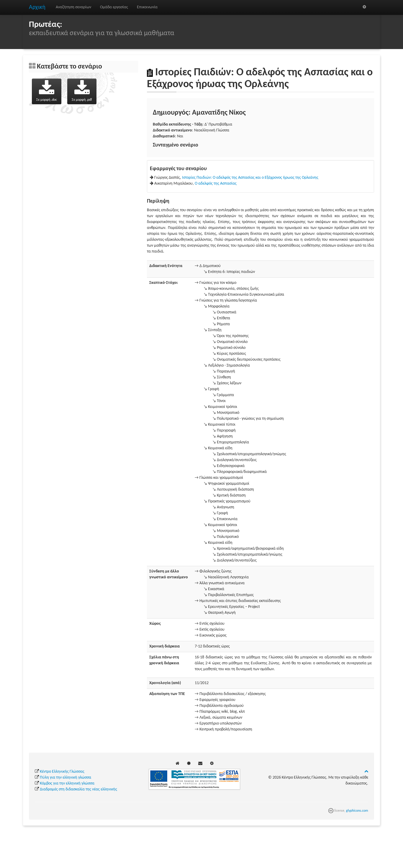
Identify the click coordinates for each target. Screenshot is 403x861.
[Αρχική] (177, 763)
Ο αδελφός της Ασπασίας (216, 183)
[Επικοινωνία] (200, 763)
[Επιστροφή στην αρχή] (366, 771)
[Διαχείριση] (364, 7)
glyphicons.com (357, 811)
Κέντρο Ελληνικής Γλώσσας (62, 771)
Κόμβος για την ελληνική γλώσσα (67, 783)
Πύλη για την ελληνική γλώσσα (65, 777)
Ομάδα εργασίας (114, 7)
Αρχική (37, 7)
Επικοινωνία (147, 7)
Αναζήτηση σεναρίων (73, 7)
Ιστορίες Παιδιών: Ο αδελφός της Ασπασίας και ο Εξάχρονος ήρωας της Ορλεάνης (250, 177)
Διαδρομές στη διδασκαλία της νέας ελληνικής (78, 789)
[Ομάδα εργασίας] (189, 763)
